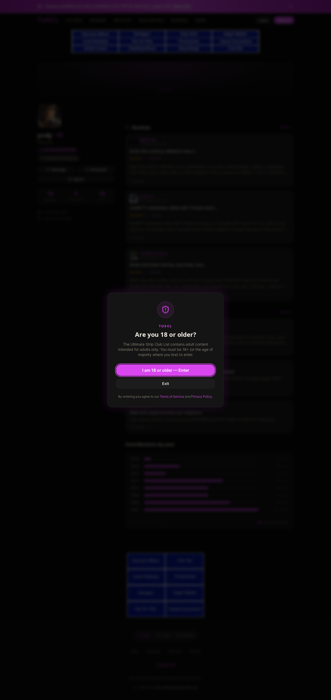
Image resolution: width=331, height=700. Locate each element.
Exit (165, 383)
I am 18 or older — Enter (165, 370)
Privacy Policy (201, 396)
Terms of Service (172, 396)
